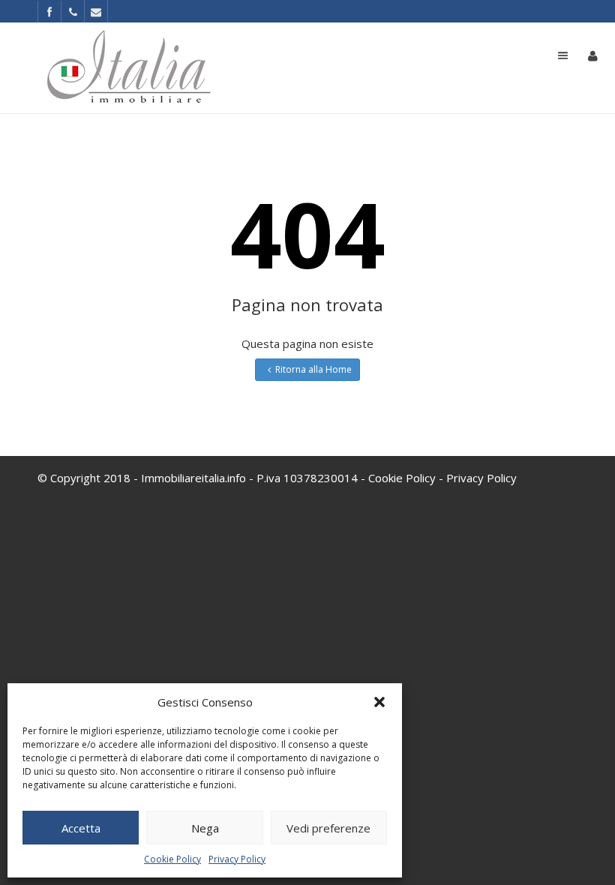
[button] (379, 702)
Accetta (81, 828)
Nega (205, 828)
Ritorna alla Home (313, 369)
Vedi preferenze (328, 828)
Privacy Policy (237, 859)
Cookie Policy (172, 859)
